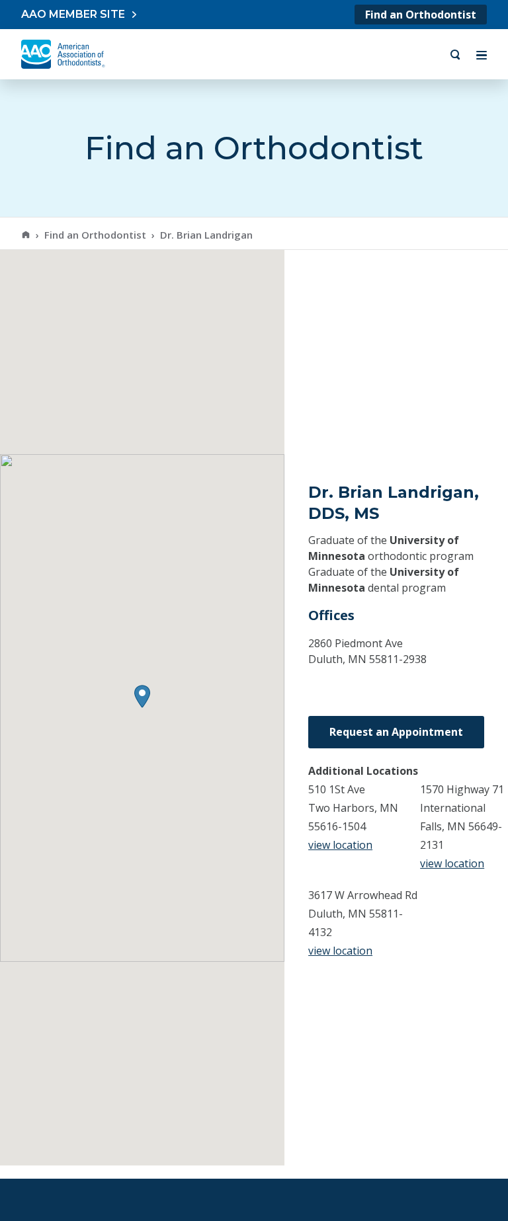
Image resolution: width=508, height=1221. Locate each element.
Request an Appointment (396, 732)
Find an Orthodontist (420, 14)
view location (340, 845)
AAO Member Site (73, 14)
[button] (142, 696)
